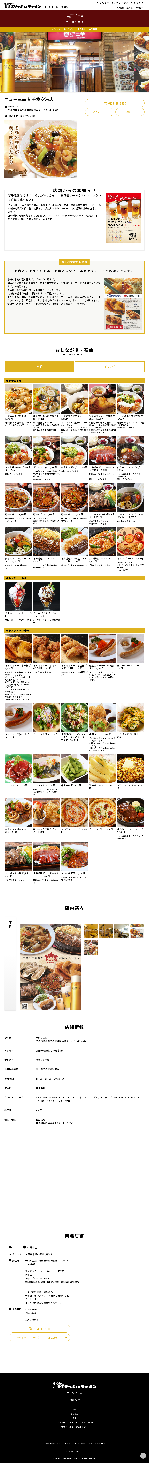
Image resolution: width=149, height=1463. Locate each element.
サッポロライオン (103, 3)
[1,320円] (102, 648)
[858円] (46, 717)
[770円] (18, 768)
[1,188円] (18, 812)
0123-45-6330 (115, 103)
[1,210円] (130, 541)
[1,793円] (130, 399)
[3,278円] (74, 497)
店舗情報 (93, 29)
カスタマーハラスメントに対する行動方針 (74, 1422)
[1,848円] (46, 399)
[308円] (46, 648)
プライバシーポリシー (74, 1451)
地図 (128, 112)
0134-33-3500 (39, 1328)
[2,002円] (18, 541)
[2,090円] (130, 450)
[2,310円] (102, 450)
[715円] (18, 596)
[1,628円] (18, 497)
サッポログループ (137, 3)
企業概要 (129, 7)
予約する (21, 1337)
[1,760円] (18, 450)
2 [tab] (74, 92)
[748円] (46, 596)
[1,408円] (18, 648)
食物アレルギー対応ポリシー (74, 1426)
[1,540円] (18, 399)
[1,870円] (74, 399)
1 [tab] (25, 92)
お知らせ (66, 7)
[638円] (102, 717)
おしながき (69, 29)
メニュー (97, 112)
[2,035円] (130, 497)
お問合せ (139, 7)
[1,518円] (74, 812)
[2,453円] (102, 497)
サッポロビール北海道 (120, 3)
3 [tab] (124, 92)
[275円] (74, 648)
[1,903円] (18, 856)
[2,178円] (46, 497)
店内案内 (81, 29)
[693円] (102, 768)
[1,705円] (74, 450)
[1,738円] (102, 812)
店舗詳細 (53, 1337)
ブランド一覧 (51, 7)
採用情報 (120, 7)
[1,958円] (102, 399)
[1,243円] (102, 541)
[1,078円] (74, 717)
